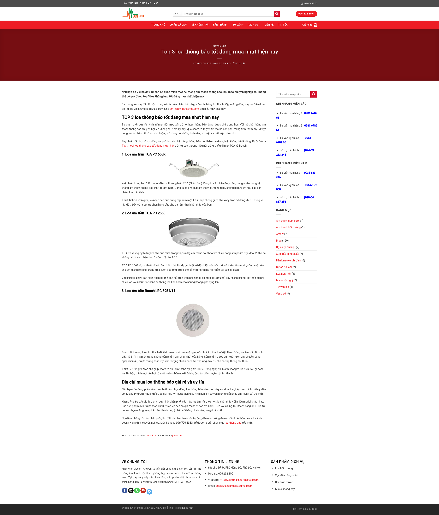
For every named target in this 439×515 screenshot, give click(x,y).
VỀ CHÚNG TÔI (200, 24)
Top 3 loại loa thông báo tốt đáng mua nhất (148, 145)
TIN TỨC (283, 24)
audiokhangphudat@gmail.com (234, 485)
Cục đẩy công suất (287, 253)
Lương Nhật (237, 63)
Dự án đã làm (284, 267)
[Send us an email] (131, 490)
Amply (280, 234)
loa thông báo (233, 422)
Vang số (281, 293)
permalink (177, 435)
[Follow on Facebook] (124, 490)
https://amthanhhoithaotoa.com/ (240, 479)
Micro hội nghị (284, 280)
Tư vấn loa (219, 46)
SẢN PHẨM (219, 24)
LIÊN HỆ (269, 24)
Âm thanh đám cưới (287, 220)
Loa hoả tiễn (283, 273)
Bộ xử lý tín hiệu (285, 247)
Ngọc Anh (187, 507)
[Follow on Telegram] (149, 492)
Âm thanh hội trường (288, 227)
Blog (279, 240)
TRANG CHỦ (158, 24)
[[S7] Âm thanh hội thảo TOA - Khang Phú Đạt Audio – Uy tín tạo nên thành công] (145, 14)
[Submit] (277, 14)
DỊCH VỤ (253, 24)
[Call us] (137, 490)
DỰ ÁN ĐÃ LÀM (178, 24)
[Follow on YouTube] (143, 490)
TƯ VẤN (237, 24)
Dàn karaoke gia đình (288, 260)
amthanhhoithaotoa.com (184, 108)
